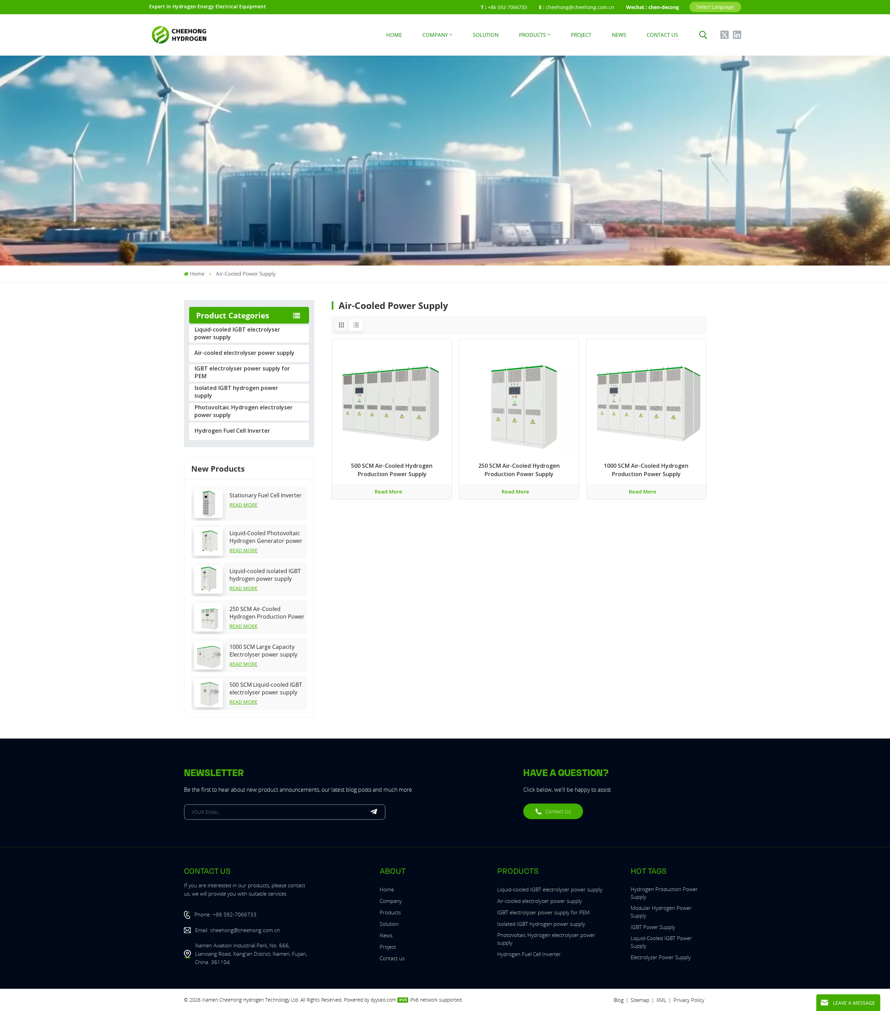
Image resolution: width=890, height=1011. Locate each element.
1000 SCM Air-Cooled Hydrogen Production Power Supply (646, 471)
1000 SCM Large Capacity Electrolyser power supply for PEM (263, 650)
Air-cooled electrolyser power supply (244, 353)
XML (661, 999)
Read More (243, 505)
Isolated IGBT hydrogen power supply (236, 392)
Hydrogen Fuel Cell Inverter (232, 431)
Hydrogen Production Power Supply (664, 893)
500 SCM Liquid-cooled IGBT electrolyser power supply (265, 688)
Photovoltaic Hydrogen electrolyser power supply (243, 411)
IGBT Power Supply (653, 926)
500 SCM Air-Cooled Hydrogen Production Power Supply (391, 471)
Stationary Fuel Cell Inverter (265, 495)
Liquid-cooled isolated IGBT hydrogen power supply (265, 574)
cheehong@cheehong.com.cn (580, 7)
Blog (619, 999)
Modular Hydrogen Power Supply (661, 911)
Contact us (662, 34)
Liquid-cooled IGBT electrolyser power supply (237, 334)
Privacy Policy (688, 999)
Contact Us (558, 811)
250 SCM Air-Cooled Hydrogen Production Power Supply (267, 612)
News (619, 34)
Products (532, 34)
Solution (486, 34)
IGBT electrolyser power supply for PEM (242, 373)
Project (581, 34)
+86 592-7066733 (507, 7)
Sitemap (640, 999)
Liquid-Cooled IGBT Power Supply (661, 942)
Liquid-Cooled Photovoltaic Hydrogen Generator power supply (265, 537)
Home (394, 34)
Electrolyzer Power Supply (661, 957)
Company (435, 34)
